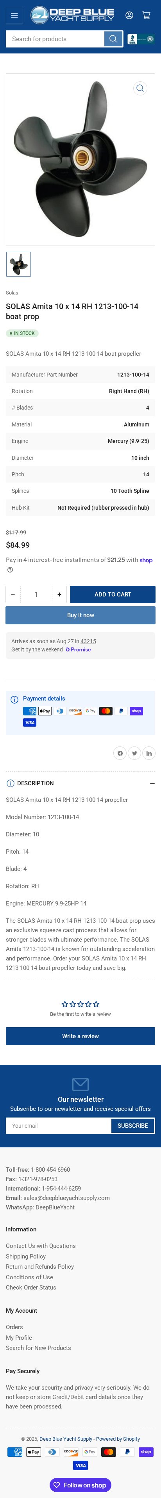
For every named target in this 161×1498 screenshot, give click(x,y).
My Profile (19, 1337)
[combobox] (64, 39)
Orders (14, 1327)
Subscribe (133, 1125)
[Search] (113, 39)
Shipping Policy (26, 1256)
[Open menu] (14, 15)
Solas (12, 293)
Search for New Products (38, 1348)
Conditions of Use (29, 1277)
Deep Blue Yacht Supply (65, 1439)
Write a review (80, 1036)
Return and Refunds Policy (40, 1266)
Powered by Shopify (118, 1439)
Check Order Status (31, 1287)
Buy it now (80, 615)
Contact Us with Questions (41, 1245)
